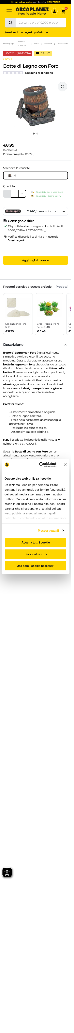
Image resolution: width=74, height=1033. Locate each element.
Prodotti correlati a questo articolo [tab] (27, 286)
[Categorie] (9, 11)
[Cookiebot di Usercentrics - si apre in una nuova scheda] (41, 464)
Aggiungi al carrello (35, 260)
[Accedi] (54, 11)
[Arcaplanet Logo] (32, 11)
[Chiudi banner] (65, 464)
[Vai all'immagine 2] (37, 134)
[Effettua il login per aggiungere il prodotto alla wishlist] (62, 86)
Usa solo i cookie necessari (35, 565)
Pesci (36, 43)
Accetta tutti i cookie (36, 542)
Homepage (8, 43)
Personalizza (33, 554)
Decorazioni (62, 43)
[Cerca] (10, 22)
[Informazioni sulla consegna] (45, 230)
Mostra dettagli (48, 530)
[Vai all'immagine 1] (34, 134)
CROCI (7, 59)
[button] (35, 105)
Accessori (47, 43)
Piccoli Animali (22, 43)
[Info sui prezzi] (34, 154)
